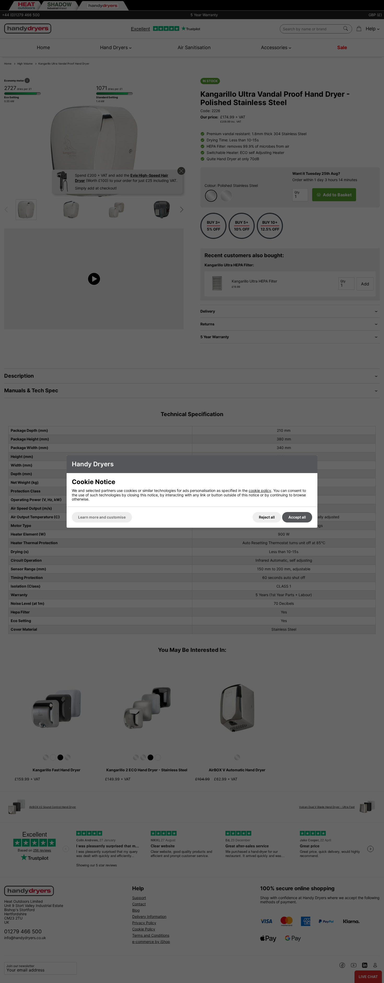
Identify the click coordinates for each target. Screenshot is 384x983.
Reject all (267, 517)
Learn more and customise (102, 517)
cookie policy (260, 490)
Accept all (297, 517)
